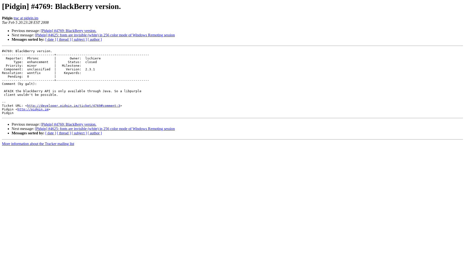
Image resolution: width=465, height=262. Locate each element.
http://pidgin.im (32, 109)
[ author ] (95, 39)
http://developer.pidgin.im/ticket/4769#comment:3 (73, 105)
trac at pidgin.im (26, 18)
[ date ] (50, 39)
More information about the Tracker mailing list (38, 144)
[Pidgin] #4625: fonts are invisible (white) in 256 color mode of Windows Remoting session (105, 35)
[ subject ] (79, 39)
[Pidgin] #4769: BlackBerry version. (68, 31)
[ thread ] (64, 39)
